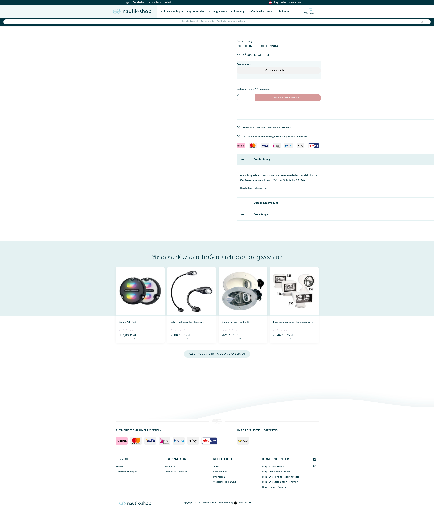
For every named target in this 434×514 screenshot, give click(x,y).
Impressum (219, 477)
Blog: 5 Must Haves (273, 467)
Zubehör (281, 11)
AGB (216, 467)
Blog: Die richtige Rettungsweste (280, 477)
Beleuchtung (244, 41)
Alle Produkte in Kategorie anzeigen (217, 354)
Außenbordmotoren (260, 11)
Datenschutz (220, 472)
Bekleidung (237, 11)
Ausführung (244, 64)
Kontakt (120, 467)
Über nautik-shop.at (175, 472)
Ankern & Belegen (172, 11)
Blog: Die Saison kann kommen (280, 482)
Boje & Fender (195, 11)
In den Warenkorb (287, 97)
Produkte (169, 467)
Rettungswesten (217, 11)
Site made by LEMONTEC (235, 503)
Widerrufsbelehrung (224, 482)
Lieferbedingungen (126, 472)
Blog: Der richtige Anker (276, 472)
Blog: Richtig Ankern (274, 487)
